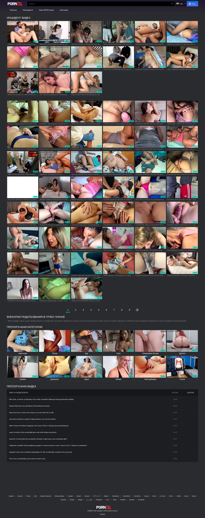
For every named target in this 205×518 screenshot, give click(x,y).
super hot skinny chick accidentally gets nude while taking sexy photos (32, 432)
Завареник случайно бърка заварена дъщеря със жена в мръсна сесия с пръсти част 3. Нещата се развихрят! (48, 445)
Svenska (131, 499)
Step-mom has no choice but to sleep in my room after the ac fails (31, 412)
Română (122, 499)
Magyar (80, 499)
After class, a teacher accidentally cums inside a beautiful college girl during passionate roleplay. (41, 399)
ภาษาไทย (162, 496)
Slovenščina (126, 496)
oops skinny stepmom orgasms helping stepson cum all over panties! (32, 419)
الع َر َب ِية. (89, 499)
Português (99, 499)
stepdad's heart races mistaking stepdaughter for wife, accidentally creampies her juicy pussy (40, 452)
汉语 (35, 496)
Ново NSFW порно (46, 10)
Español (11, 496)
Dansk (194, 496)
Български (141, 499)
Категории (64, 10)
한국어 (171, 496)
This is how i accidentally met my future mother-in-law (27, 459)
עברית (107, 499)
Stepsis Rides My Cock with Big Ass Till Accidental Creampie (29, 406)
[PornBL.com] (15, 3)
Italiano (106, 496)
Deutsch (87, 496)
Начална (13, 10)
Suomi (186, 496)
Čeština (72, 499)
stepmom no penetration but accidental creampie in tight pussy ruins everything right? (38, 439)
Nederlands (115, 496)
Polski (114, 499)
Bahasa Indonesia (46, 496)
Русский (70, 496)
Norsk (154, 496)
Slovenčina (137, 496)
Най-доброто (28, 10)
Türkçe (28, 496)
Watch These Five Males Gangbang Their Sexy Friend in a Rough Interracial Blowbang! (38, 426)
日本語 (179, 496)
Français (20, 496)
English (79, 496)
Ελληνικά (63, 499)
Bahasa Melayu (59, 496)
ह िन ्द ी (96, 496)
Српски (146, 496)
